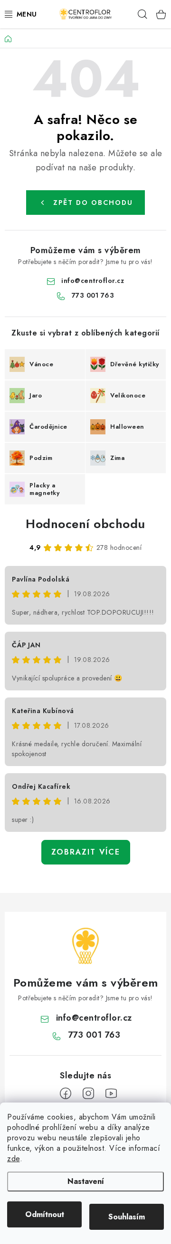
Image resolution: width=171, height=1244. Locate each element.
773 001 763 (93, 295)
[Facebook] (65, 1093)
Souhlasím (126, 1216)
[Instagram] (88, 1093)
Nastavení (85, 1181)
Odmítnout (44, 1214)
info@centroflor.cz (92, 280)
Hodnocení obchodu (85, 524)
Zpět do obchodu (93, 202)
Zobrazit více (85, 852)
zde (13, 1158)
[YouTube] (111, 1093)
